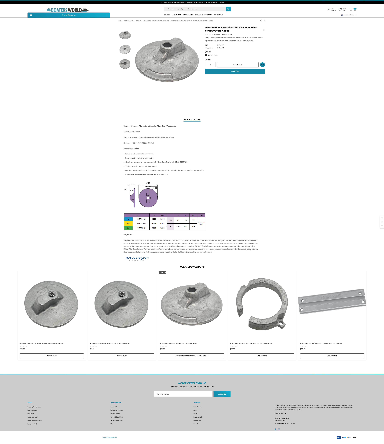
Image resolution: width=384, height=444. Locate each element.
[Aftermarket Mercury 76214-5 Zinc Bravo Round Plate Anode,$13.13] (122, 304)
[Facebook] (275, 429)
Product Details (192, 120)
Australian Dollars (348, 15)
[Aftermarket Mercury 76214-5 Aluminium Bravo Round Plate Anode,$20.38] (52, 304)
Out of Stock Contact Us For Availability (192, 356)
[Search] (228, 9)
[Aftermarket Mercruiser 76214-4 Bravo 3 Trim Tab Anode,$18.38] (192, 304)
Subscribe (222, 394)
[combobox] (197, 9)
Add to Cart (238, 65)
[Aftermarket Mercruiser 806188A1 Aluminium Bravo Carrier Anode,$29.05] (262, 304)
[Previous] (261, 21)
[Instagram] (279, 429)
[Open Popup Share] (263, 30)
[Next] (264, 21)
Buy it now (235, 71)
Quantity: (208, 60)
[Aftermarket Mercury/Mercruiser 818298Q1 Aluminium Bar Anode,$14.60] (332, 304)
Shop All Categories (69, 15)
